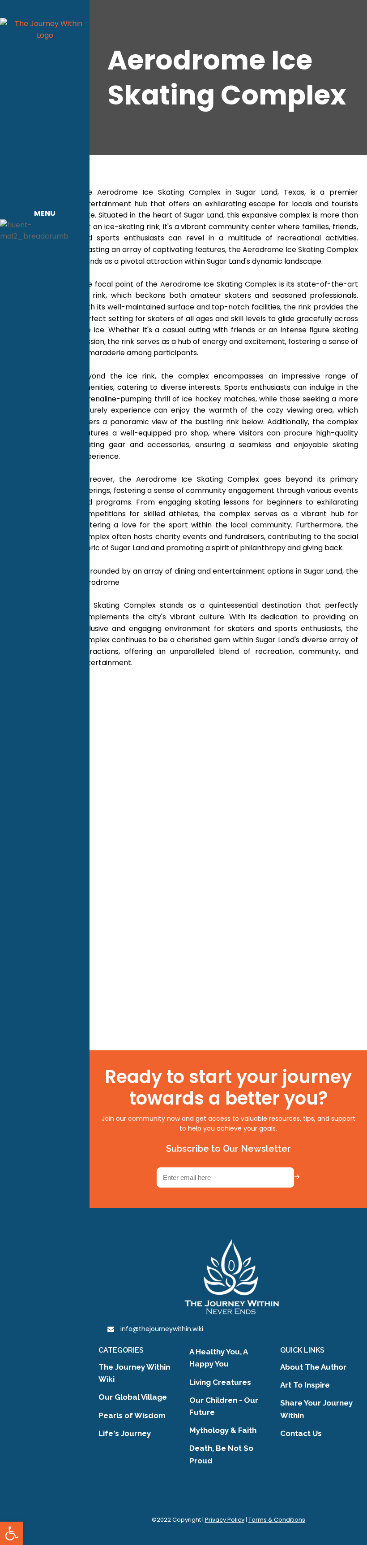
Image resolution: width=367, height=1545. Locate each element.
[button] (11, 1533)
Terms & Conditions (276, 1519)
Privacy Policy (224, 1519)
